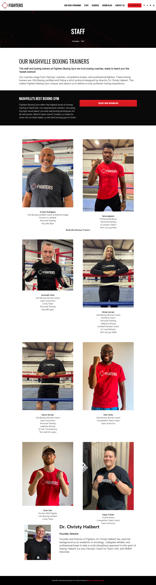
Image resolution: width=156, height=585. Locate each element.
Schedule (95, 5)
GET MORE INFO (135, 5)
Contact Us (120, 5)
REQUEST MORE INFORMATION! (108, 103)
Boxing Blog (107, 5)
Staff (86, 5)
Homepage (75, 41)
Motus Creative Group (95, 580)
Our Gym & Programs (72, 5)
